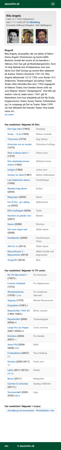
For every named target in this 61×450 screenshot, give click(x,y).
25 (15, 322)
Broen (11, 378)
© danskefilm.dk (25, 446)
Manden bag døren (17, 188)
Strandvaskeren (16, 291)
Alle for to (13, 246)
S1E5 (16, 348)
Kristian (11, 361)
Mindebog (35, 22)
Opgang (12, 300)
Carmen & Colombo (18, 383)
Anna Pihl (13, 344)
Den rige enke (15, 128)
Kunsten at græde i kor (19, 215)
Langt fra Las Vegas (18, 327)
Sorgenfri (12, 260)
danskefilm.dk (12, 4)
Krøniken (12, 336)
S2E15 (17, 395)
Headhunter (14, 238)
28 (23, 331)
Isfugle (11, 169)
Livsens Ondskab (16, 283)
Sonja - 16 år (14, 134)
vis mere (9, 114)
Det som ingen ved (17, 229)
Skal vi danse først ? (18, 152)
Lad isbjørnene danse (19, 180)
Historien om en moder (20, 144)
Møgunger (13, 197)
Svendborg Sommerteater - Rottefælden (28, 410)
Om (6, 446)
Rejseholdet (14, 319)
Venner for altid (16, 175)
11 (15, 339)
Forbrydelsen (14, 353)
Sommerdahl (14, 392)
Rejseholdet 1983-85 (19, 310)
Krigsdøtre (13, 305)
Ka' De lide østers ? (18, 274)
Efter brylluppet (15, 210)
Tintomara (13, 139)
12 (9, 365)
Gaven (11, 224)
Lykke (10, 370)
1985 (52, 410)
